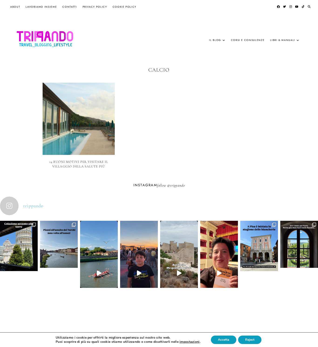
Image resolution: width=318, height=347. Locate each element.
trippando (177, 185)
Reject (249, 339)
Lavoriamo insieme (41, 7)
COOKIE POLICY (124, 7)
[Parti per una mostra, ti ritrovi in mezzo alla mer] (299, 263)
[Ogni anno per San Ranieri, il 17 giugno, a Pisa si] (59, 263)
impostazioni (189, 342)
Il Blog (215, 40)
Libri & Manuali (282, 40)
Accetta (223, 339)
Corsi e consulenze (248, 40)
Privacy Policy (95, 7)
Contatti (69, 7)
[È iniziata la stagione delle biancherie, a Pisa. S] (259, 265)
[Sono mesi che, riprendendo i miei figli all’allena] (99, 273)
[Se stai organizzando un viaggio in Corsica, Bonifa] (179, 273)
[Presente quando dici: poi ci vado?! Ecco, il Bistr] (19, 265)
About (15, 7)
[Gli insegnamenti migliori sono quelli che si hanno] (219, 273)
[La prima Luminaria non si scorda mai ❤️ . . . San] (139, 273)
